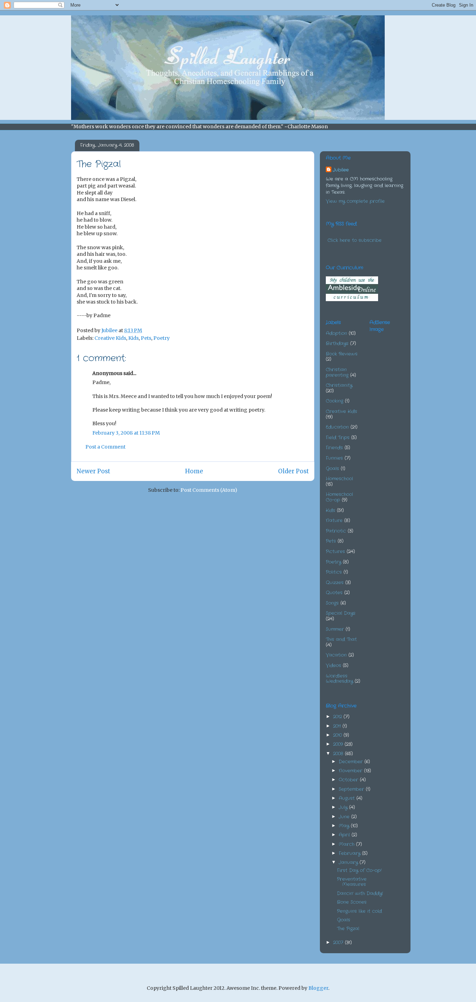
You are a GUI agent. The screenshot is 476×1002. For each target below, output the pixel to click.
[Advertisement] (404, 373)
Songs (332, 603)
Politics (334, 572)
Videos (333, 665)
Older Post (293, 471)
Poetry (161, 338)
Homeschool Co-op (339, 497)
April (345, 835)
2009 (339, 744)
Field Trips (338, 437)
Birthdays (337, 343)
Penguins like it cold (359, 911)
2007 (339, 942)
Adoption (336, 333)
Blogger (318, 988)
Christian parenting (337, 372)
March (347, 844)
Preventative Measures (352, 882)
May (345, 826)
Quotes (334, 592)
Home (194, 471)
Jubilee (341, 170)
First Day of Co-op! (359, 870)
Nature (334, 520)
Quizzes (335, 582)
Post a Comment (105, 447)
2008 (339, 753)
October (349, 780)
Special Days (340, 613)
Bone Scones (352, 902)
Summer (335, 629)
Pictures (335, 551)
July (344, 807)
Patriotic (336, 531)
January (349, 862)
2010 (338, 735)
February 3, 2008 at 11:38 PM (126, 433)
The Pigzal (348, 928)
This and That (341, 639)
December (351, 761)
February (350, 853)
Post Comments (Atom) (209, 490)
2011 (338, 726)
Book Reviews (342, 354)
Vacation (336, 655)
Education (337, 427)
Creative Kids (110, 338)
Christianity (339, 385)
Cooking (334, 401)
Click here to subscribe (355, 240)
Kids (133, 338)
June (345, 816)
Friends (334, 447)
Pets (146, 338)
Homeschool (339, 478)
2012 (338, 716)
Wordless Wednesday (339, 679)
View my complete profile (355, 201)
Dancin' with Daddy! (360, 893)
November (351, 770)
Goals (332, 468)
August (347, 798)
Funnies (334, 458)
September (352, 789)
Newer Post (93, 471)
